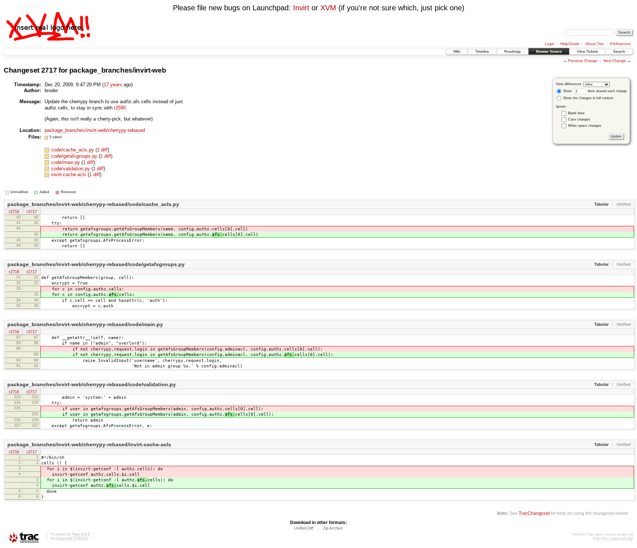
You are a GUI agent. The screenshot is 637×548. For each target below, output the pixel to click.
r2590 (120, 108)
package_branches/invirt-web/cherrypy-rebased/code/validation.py (91, 384)
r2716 (14, 211)
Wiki (456, 51)
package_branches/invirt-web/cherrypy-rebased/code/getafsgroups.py (96, 264)
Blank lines (576, 113)
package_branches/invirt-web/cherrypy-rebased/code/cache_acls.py (93, 204)
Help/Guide (569, 44)
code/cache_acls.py (73, 150)
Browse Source (549, 51)
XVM (328, 8)
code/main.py (66, 162)
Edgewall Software (72, 538)
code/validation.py (71, 168)
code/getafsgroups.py (75, 156)
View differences (568, 84)
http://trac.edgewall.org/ (613, 538)
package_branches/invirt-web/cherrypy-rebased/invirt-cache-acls (89, 444)
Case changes (579, 119)
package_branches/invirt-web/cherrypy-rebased (95, 130)
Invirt (301, 8)
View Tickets (587, 51)
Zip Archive (333, 528)
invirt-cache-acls (69, 174)
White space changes (584, 126)
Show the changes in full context (587, 98)
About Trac (594, 44)
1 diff (102, 150)
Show (567, 91)
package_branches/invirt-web (117, 70)
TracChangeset (534, 513)
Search (619, 51)
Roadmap (512, 51)
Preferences (620, 44)
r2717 (32, 211)
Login (549, 44)
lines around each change (607, 91)
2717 (49, 70)
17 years (113, 84)
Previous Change (583, 61)
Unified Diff (303, 528)
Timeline (482, 51)
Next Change (614, 61)
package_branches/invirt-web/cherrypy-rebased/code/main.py (85, 324)
